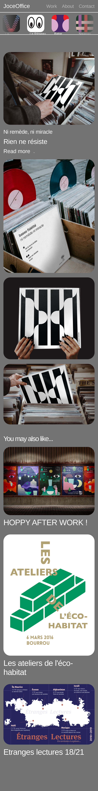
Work (51, 6)
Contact (87, 6)
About (68, 6)
